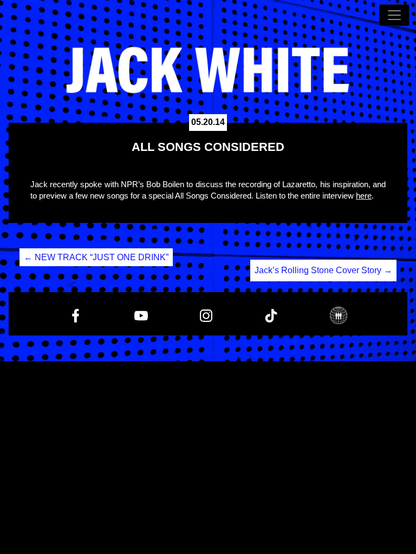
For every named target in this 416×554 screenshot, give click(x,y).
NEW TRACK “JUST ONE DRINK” (96, 257)
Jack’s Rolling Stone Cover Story (323, 270)
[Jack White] (208, 70)
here (364, 195)
